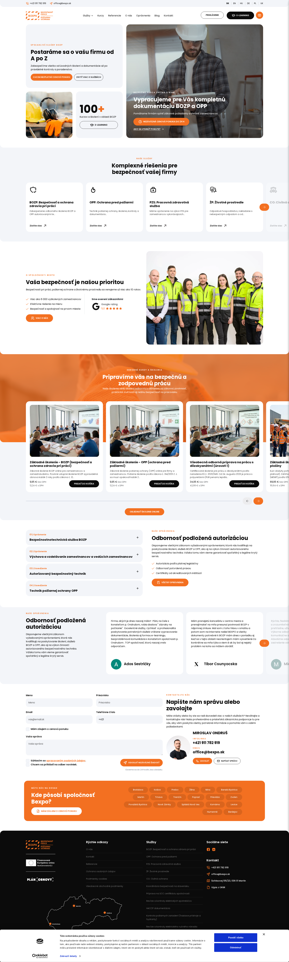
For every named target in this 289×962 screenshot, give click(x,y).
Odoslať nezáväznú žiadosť (144, 762)
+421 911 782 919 (38, 3)
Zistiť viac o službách (88, 77)
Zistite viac (36, 225)
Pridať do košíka (84, 483)
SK (228, 3)
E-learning (242, 15)
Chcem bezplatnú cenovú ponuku (51, 77)
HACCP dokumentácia (158, 908)
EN (234, 3)
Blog (157, 15)
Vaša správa (34, 736)
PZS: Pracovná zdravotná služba (163, 864)
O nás (128, 15)
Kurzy (100, 15)
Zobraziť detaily (68, 956)
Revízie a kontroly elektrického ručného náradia (171, 926)
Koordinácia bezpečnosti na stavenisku (167, 886)
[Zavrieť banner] (264, 934)
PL (255, 3)
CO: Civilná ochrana (157, 878)
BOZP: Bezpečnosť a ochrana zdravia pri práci (171, 849)
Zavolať (204, 761)
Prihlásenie (212, 15)
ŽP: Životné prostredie (157, 871)
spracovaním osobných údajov (65, 760)
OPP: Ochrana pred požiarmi (161, 856)
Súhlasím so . (58, 760)
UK (262, 3)
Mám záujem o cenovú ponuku (49, 729)
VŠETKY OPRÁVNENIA (172, 582)
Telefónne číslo (105, 712)
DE (248, 3)
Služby (86, 15)
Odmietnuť (235, 947)
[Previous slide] (247, 501)
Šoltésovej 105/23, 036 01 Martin (228, 880)
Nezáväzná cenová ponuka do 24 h (163, 121)
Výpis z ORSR (218, 887)
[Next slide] (258, 501)
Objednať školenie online (144, 511)
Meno (29, 695)
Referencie (114, 15)
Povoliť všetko (235, 937)
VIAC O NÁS (42, 318)
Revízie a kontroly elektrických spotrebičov (169, 900)
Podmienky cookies (96, 878)
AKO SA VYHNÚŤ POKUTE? (147, 129)
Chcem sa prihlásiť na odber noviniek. (54, 764)
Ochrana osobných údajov (100, 871)
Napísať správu (229, 761)
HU (241, 3)
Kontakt (168, 15)
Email (29, 712)
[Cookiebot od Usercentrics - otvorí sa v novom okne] (40, 956)
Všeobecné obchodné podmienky (104, 886)
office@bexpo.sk (62, 3)
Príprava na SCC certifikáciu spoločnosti (168, 893)
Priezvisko (102, 695)
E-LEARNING (101, 124)
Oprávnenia (143, 15)
